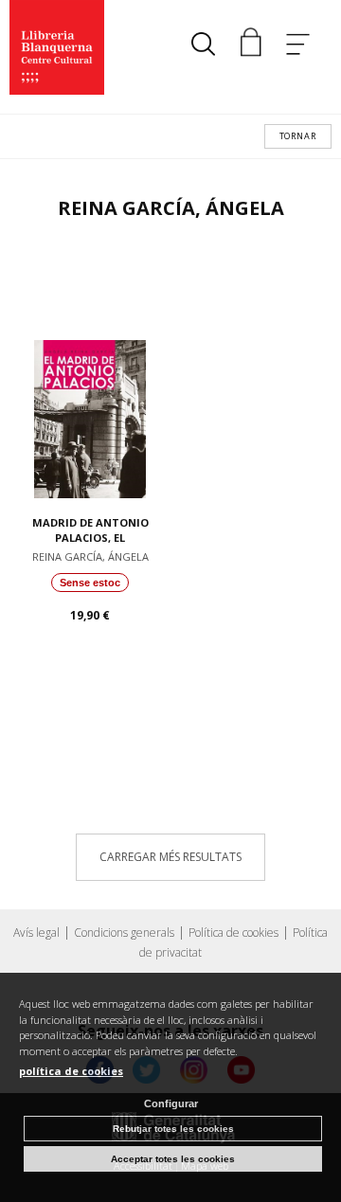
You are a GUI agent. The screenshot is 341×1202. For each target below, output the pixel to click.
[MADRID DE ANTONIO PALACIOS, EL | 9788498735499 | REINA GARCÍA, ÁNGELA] (90, 375)
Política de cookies (233, 932)
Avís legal (36, 932)
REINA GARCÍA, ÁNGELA (90, 556)
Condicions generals (124, 932)
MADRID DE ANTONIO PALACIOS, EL (90, 530)
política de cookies (71, 1071)
